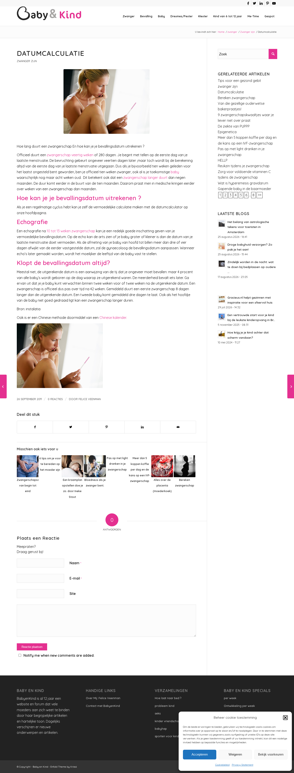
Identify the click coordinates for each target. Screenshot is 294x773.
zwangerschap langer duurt (145, 177)
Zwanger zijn (27, 61)
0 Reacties (55, 399)
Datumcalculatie (231, 92)
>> (259, 195)
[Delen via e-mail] (178, 427)
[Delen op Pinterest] (106, 427)
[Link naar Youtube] (274, 3)
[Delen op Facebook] (35, 427)
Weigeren (235, 754)
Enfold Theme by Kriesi (63, 766)
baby (174, 172)
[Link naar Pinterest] (267, 3)
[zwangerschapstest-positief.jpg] (106, 101)
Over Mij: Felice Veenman (103, 698)
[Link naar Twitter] (254, 3)
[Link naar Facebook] (248, 3)
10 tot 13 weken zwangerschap (71, 231)
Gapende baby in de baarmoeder (244, 189)
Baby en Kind (40, 766)
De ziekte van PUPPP (234, 126)
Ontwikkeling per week (239, 706)
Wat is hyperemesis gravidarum (243, 183)
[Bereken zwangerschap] (290, 386)
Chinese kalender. (113, 317)
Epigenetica (227, 132)
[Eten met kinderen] (3, 386)
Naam (75, 563)
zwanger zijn (228, 86)
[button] (285, 717)
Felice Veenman (90, 399)
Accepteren (200, 754)
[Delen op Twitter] (70, 427)
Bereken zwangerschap (236, 98)
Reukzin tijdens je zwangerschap (243, 166)
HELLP (222, 160)
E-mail (76, 578)
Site (73, 593)
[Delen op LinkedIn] (142, 427)
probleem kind (164, 706)
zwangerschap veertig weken (70, 155)
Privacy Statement (242, 764)
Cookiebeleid (222, 764)
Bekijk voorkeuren (270, 754)
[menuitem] (128, 16)
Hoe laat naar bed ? (168, 698)
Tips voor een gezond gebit (239, 80)
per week (230, 698)
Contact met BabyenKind (103, 706)
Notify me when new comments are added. (58, 655)
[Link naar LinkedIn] (261, 3)
